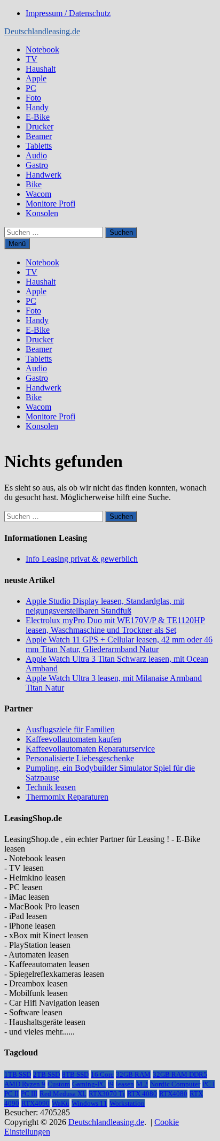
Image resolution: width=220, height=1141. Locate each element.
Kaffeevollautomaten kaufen (73, 739)
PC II (11, 1094)
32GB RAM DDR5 (180, 1074)
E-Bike (38, 116)
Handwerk (43, 174)
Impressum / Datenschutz (68, 13)
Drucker (39, 126)
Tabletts (39, 145)
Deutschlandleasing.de (42, 31)
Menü (17, 244)
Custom (59, 1084)
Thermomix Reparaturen (67, 796)
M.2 (142, 1084)
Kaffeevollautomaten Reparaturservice (90, 748)
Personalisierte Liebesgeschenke (80, 758)
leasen (125, 1084)
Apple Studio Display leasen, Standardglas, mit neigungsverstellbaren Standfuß (105, 605)
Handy (37, 107)
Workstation (127, 1103)
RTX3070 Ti (107, 1094)
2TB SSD (46, 1074)
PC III (29, 1094)
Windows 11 (89, 1103)
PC (31, 88)
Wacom (38, 193)
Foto (33, 97)
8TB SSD (75, 1074)
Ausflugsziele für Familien (70, 729)
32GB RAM (133, 1074)
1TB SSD (17, 1074)
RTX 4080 (142, 1094)
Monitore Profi (50, 203)
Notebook (42, 49)
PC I (208, 1084)
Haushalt (41, 68)
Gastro (37, 165)
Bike (34, 184)
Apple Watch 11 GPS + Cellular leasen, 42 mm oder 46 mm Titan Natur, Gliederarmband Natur (119, 644)
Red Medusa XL (63, 1094)
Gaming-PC (89, 1084)
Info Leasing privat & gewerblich (82, 558)
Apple (36, 78)
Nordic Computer (175, 1084)
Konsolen (42, 213)
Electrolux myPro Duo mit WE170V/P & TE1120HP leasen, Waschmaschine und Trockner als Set (115, 625)
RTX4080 (173, 1094)
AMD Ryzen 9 (24, 1084)
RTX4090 (35, 1103)
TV (31, 59)
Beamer (39, 136)
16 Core (102, 1074)
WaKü (60, 1103)
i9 (111, 1084)
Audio (36, 155)
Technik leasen (51, 787)
